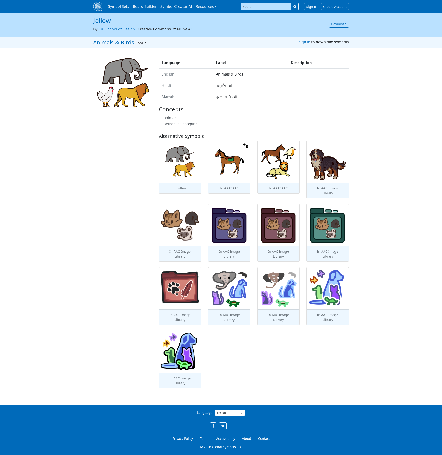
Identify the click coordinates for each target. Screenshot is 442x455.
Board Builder (145, 6)
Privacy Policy (182, 438)
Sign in (304, 41)
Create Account (335, 6)
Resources (205, 6)
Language (204, 412)
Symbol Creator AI (176, 6)
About (246, 438)
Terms (204, 438)
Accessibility (225, 438)
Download (339, 24)
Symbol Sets (118, 6)
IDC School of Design (116, 29)
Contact (264, 438)
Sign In (311, 6)
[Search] (295, 6)
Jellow (102, 20)
